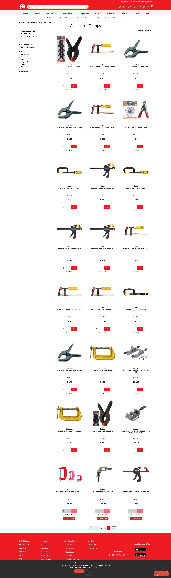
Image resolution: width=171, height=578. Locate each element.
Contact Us (23, 552)
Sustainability (70, 548)
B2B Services (70, 555)
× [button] (169, 562)
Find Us (21, 555)
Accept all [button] (79, 571)
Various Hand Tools (53, 22)
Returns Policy (46, 545)
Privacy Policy (45, 552)
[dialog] (85, 569)
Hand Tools (42, 22)
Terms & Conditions (72, 559)
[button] (29, 7)
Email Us (25, 548)
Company (69, 545)
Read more (98, 567)
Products (21, 22)
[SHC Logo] (22, 7)
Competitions (92, 548)
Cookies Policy (46, 555)
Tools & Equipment (31, 22)
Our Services (70, 552)
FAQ (20, 559)
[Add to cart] (74, 86)
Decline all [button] (91, 571)
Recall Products (46, 559)
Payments (44, 548)
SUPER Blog (92, 545)
